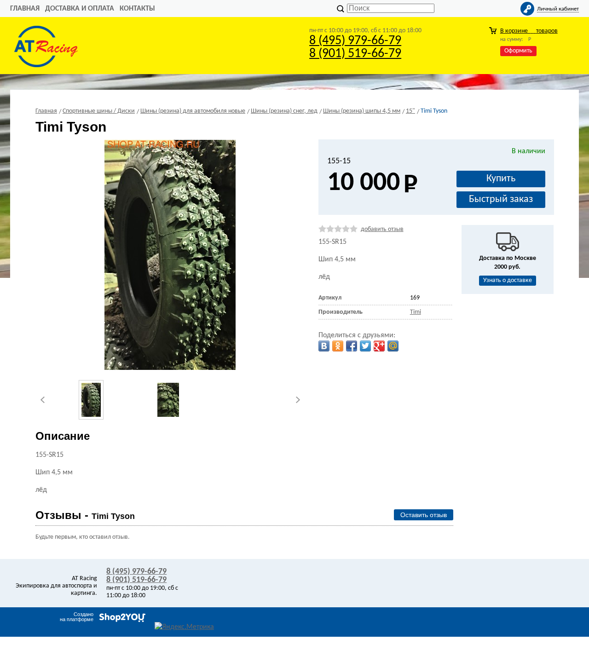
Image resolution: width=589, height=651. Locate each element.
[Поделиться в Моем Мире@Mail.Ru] (392, 345)
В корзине (529, 31)
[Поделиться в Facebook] (351, 345)
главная (25, 8)
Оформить (518, 50)
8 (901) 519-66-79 (355, 53)
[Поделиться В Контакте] (323, 345)
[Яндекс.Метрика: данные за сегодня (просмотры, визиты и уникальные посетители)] (184, 627)
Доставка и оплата (79, 8)
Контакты (137, 8)
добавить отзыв (382, 229)
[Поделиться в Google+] (379, 345)
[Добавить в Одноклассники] (337, 345)
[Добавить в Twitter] (365, 345)
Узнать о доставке (507, 280)
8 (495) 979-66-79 (355, 41)
